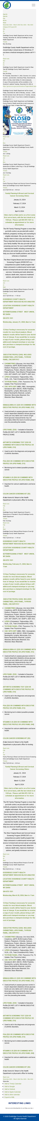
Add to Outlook (9, 1089)
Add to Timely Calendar (12, 1083)
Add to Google (9, 1086)
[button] (6, 1081)
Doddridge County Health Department (22, 1116)
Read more (6, 59)
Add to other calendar (12, 1094)
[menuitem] (32, 5)
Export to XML (9, 1097)
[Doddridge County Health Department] (16, 5)
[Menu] (32, 5)
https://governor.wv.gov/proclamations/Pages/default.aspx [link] (19, 86)
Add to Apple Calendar (12, 1092)
